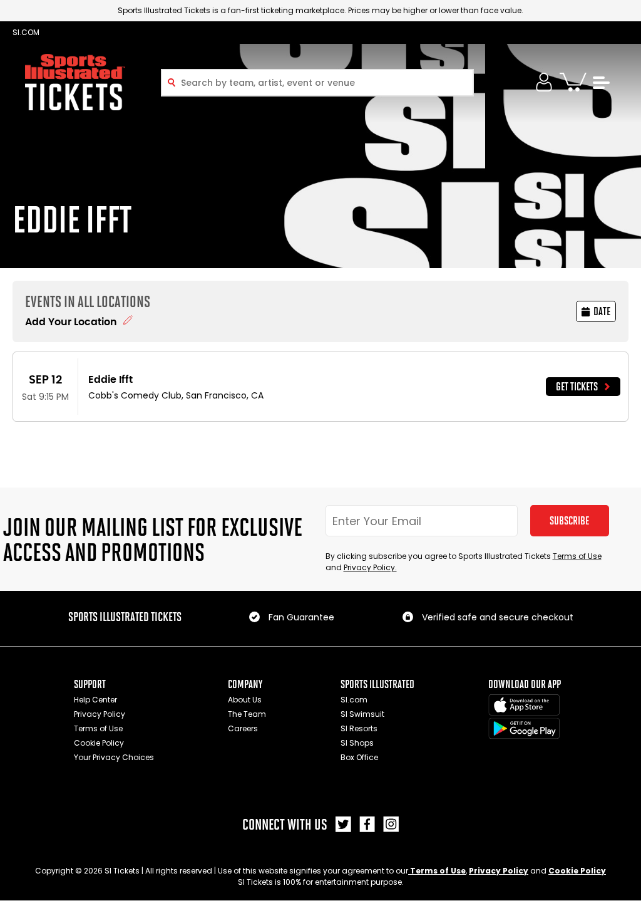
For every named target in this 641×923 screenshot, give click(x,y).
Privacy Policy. (370, 567)
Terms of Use (577, 556)
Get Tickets (577, 386)
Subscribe (569, 520)
